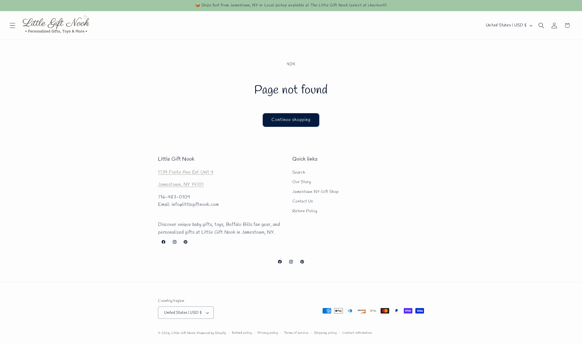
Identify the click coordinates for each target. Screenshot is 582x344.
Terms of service (296, 333)
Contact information (357, 333)
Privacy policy (268, 333)
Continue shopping (290, 120)
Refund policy (242, 333)
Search (298, 172)
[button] (12, 25)
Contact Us (302, 201)
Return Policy (304, 211)
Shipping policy (325, 333)
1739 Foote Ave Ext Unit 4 (185, 172)
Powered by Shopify (211, 333)
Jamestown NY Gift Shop (315, 192)
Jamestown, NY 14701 (181, 185)
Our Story (301, 182)
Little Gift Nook (183, 333)
